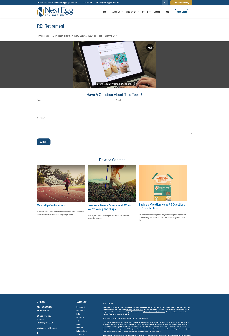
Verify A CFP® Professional (134, 310)
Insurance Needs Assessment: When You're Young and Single (109, 207)
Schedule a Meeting (181, 2)
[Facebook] (165, 2)
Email (118, 100)
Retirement (80, 307)
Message (41, 117)
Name (39, 100)
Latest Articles (81, 331)
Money (78, 324)
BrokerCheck (145, 318)
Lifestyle (79, 327)
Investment (80, 310)
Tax (77, 321)
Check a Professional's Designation (154, 312)
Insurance (80, 317)
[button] (105, 11)
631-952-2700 (88, 2)
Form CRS (110, 303)
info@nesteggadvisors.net (109, 2)
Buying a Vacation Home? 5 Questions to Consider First (162, 206)
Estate (78, 314)
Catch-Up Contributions (51, 205)
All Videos (80, 334)
